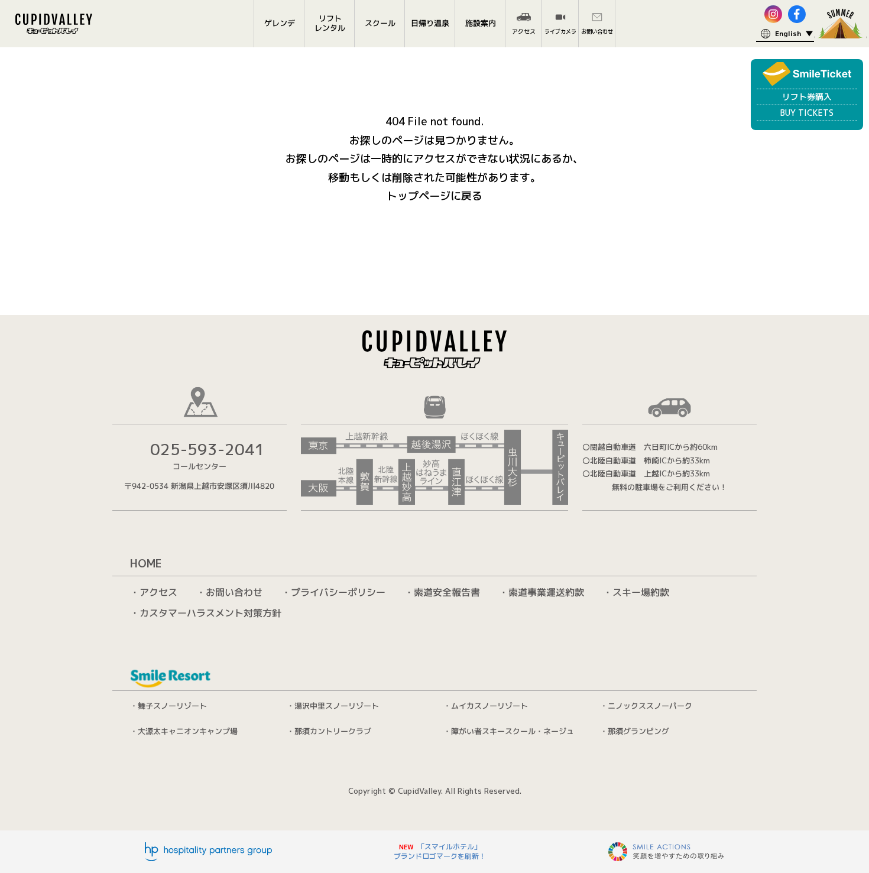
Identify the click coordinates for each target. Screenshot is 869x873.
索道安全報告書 (447, 592)
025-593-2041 (207, 449)
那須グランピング (638, 731)
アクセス (158, 591)
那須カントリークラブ (332, 731)
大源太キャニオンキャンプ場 (188, 730)
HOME (145, 563)
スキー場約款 (640, 592)
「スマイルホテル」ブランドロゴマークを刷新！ (440, 851)
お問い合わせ (234, 592)
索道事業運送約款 (546, 592)
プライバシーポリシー (338, 592)
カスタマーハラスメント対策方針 (210, 612)
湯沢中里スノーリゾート (336, 705)
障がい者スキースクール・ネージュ (512, 731)
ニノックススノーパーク (650, 705)
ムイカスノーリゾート (489, 705)
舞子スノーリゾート (172, 705)
